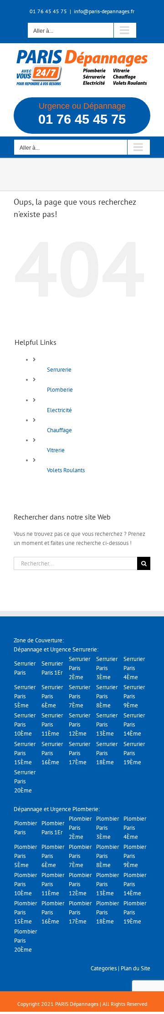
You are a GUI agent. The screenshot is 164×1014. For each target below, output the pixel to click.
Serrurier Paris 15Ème (25, 753)
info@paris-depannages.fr (104, 11)
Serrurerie (59, 369)
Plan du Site (135, 968)
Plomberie (60, 389)
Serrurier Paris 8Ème (107, 696)
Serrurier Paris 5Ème (25, 696)
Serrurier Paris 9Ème (134, 696)
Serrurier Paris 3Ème (107, 668)
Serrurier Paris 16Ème (52, 753)
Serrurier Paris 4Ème (134, 668)
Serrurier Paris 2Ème (79, 668)
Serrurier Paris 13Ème (107, 724)
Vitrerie (56, 450)
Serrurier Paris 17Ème (79, 753)
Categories (104, 968)
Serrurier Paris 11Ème (52, 724)
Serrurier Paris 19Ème (134, 753)
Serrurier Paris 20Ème (25, 781)
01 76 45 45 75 (82, 119)
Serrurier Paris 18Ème (107, 753)
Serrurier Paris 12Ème (79, 724)
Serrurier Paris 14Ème (134, 724)
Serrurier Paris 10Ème (25, 724)
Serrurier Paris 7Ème (79, 696)
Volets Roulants (66, 470)
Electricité (59, 410)
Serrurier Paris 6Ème (52, 696)
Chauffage (59, 430)
